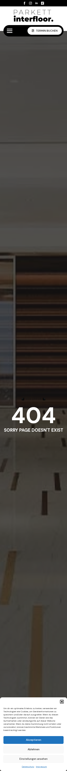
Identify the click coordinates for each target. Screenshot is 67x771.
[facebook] (24, 3)
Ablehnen (34, 749)
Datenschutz (28, 766)
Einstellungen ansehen (33, 759)
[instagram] (30, 3)
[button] (62, 701)
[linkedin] (36, 3)
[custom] (42, 3)
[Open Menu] (9, 31)
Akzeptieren (33, 740)
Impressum (41, 766)
